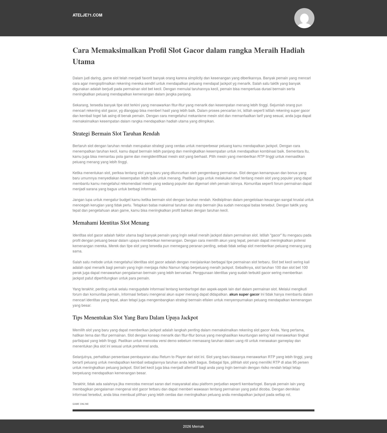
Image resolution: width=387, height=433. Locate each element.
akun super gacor (244, 294)
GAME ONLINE (81, 404)
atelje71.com (87, 15)
